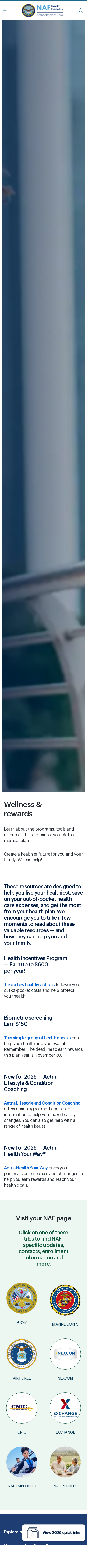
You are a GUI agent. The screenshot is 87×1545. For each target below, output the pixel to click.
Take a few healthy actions (29, 984)
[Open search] (81, 11)
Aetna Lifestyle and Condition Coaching (42, 1103)
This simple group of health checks (37, 1038)
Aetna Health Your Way (26, 1168)
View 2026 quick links (61, 1533)
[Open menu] (4, 10)
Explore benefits (20, 1532)
